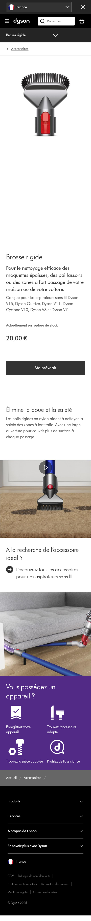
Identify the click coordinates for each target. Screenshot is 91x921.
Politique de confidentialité (34, 876)
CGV (11, 876)
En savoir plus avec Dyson (27, 846)
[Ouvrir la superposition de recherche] (56, 21)
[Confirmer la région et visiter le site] (83, 7)
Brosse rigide (16, 35)
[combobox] (39, 7)
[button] (45, 467)
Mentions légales (18, 892)
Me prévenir (45, 367)
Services (14, 816)
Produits (14, 801)
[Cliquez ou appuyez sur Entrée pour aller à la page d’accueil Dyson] (21, 23)
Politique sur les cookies (22, 884)
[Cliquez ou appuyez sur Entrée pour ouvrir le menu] (7, 21)
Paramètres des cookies (55, 884)
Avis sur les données (45, 892)
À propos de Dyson (22, 831)
